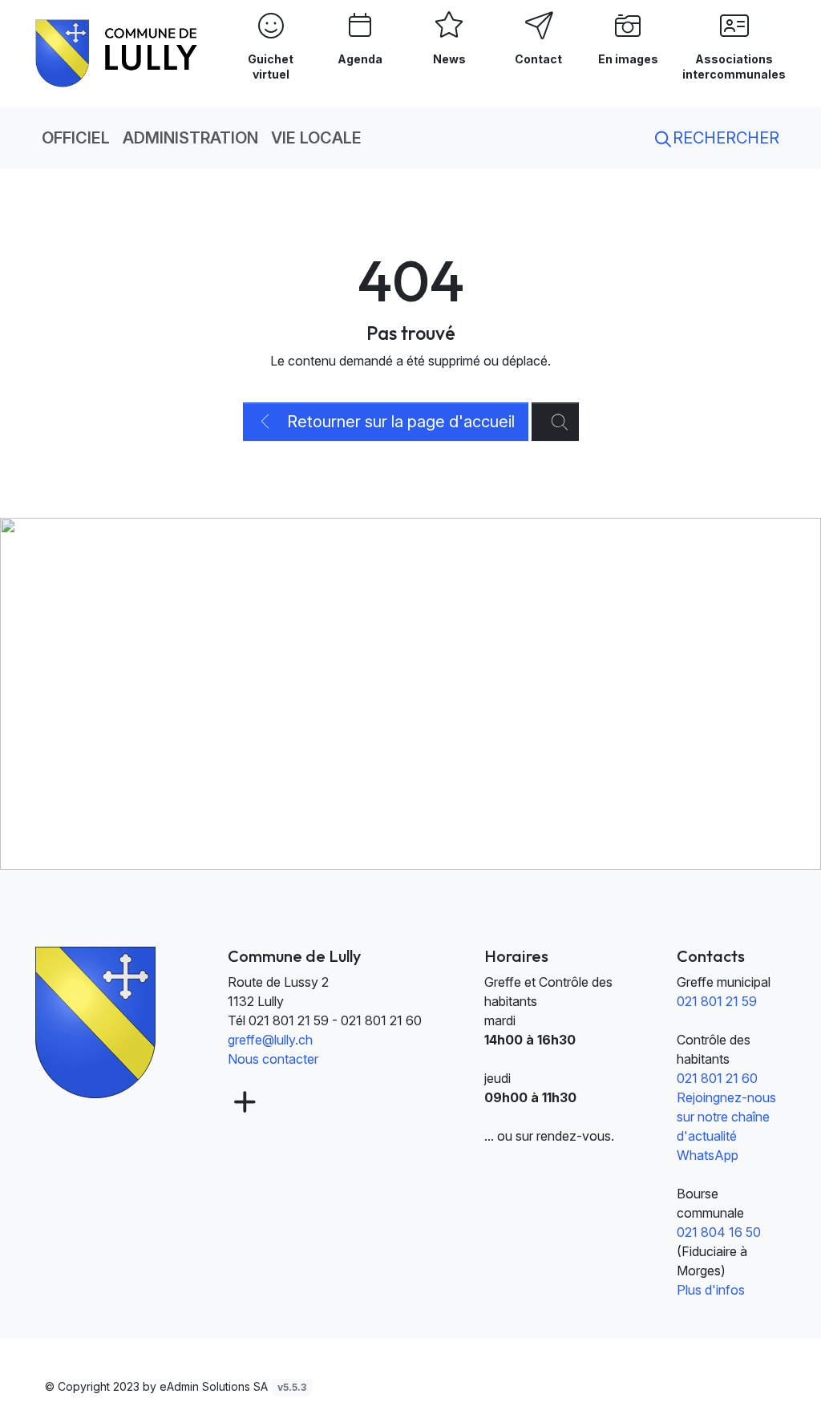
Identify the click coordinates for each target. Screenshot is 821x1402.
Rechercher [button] (724, 137)
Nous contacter (273, 1059)
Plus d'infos (711, 1290)
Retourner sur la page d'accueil (399, 421)
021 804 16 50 (719, 1232)
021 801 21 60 (717, 1078)
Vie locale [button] (316, 137)
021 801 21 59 (717, 1001)
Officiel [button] (76, 137)
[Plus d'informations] (243, 1102)
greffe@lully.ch (270, 1040)
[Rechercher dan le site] (555, 421)
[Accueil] (95, 1021)
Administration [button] (190, 137)
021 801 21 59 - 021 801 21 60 (335, 1020)
